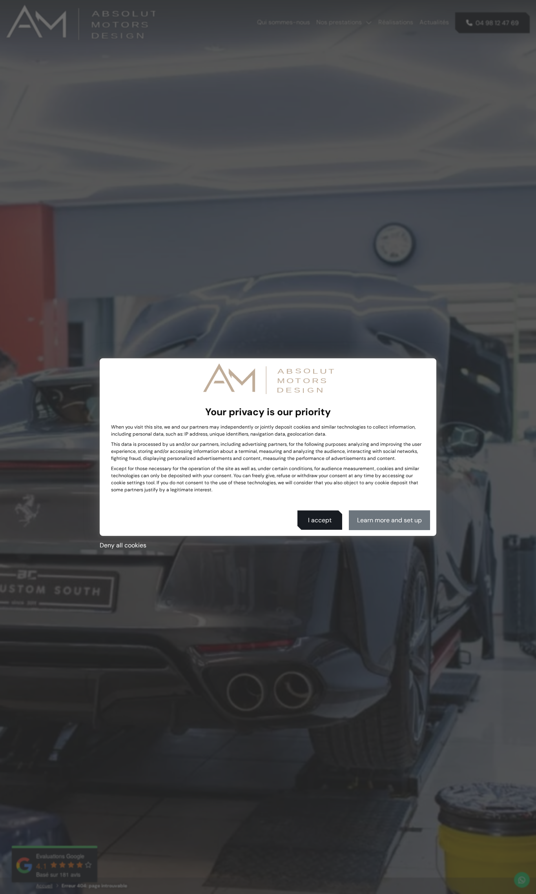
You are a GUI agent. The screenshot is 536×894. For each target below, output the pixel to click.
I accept (320, 520)
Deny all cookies (123, 545)
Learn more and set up (389, 520)
